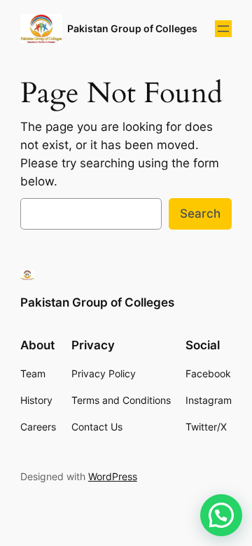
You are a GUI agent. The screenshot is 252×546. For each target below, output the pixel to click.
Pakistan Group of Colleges (132, 28)
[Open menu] (223, 28)
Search (200, 213)
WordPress (112, 476)
